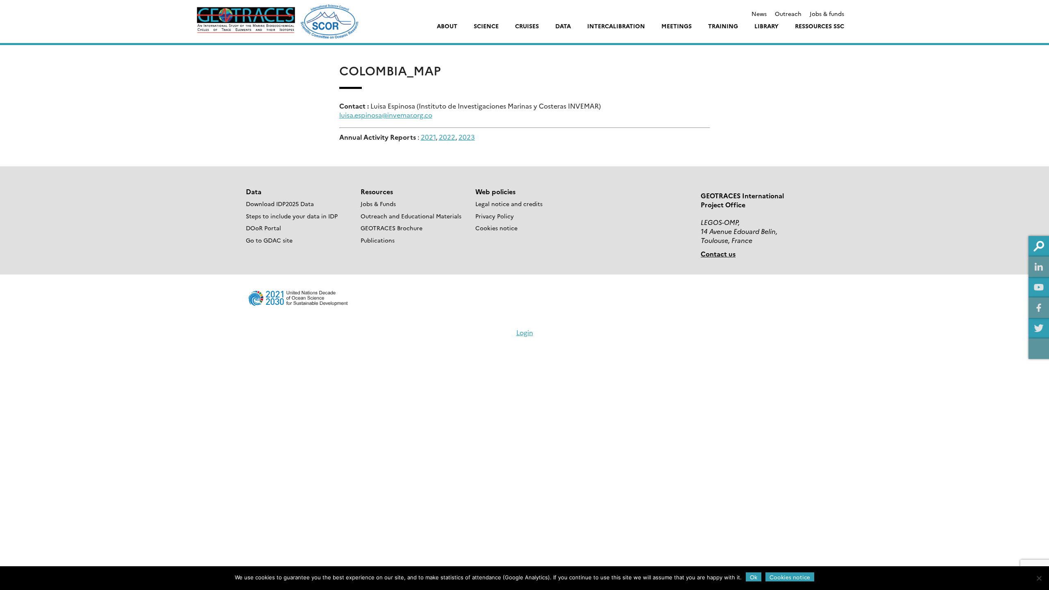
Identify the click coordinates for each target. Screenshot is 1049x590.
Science (486, 26)
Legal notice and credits (509, 204)
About (447, 26)
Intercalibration (616, 26)
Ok (753, 577)
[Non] (1039, 578)
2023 (467, 136)
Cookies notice (496, 228)
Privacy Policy (494, 216)
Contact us (718, 253)
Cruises (527, 26)
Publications (378, 240)
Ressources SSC (819, 26)
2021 (428, 136)
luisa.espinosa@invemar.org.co (385, 114)
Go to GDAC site (269, 240)
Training (723, 26)
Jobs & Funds (378, 204)
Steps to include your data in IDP (292, 216)
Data (563, 26)
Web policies (495, 191)
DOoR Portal (263, 228)
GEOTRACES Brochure (391, 228)
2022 (447, 136)
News (759, 13)
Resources (377, 191)
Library (766, 26)
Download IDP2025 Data (280, 204)
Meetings (676, 26)
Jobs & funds (827, 13)
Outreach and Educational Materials (411, 216)
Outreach (788, 13)
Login (524, 332)
